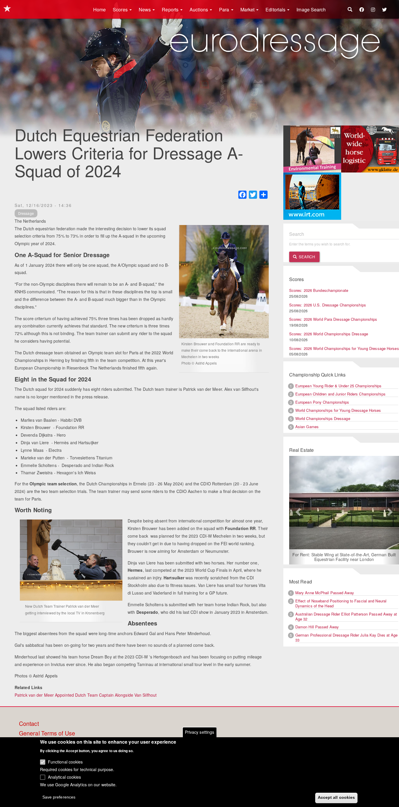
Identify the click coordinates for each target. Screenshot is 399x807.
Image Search (311, 9)
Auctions (199, 9)
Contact (29, 724)
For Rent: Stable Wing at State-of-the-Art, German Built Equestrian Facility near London (342, 557)
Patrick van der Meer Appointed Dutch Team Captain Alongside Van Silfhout (86, 695)
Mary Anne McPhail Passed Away (324, 592)
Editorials (276, 9)
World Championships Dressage (322, 418)
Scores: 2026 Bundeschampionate (318, 290)
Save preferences (59, 797)
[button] (297, 510)
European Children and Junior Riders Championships (340, 394)
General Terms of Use (47, 733)
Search (306, 256)
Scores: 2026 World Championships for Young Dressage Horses (344, 348)
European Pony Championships (322, 402)
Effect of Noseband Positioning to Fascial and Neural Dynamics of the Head (340, 603)
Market (248, 9)
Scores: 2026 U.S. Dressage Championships (327, 305)
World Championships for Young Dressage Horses (338, 410)
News (145, 9)
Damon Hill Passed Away (317, 627)
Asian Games (307, 426)
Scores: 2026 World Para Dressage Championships (333, 319)
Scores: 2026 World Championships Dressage (328, 334)
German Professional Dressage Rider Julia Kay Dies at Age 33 (346, 637)
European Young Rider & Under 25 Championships (338, 385)
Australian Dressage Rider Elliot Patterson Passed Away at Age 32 (346, 616)
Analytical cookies (64, 777)
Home (99, 9)
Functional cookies (65, 762)
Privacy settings (199, 732)
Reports (171, 9)
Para (224, 9)
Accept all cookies (336, 797)
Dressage (26, 213)
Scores (121, 9)
